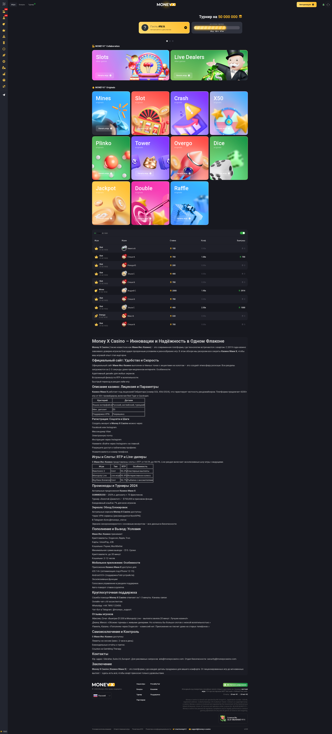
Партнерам (141, 700)
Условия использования (101, 729)
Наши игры (141, 684)
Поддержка (155, 695)
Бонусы (22, 5)
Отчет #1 (234, 694)
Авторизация (305, 5)
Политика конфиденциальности (158, 729)
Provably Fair (155, 684)
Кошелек (154, 689)
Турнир (31, 5)
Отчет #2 (244, 694)
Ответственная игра (122, 729)
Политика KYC (137, 729)
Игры (13, 5)
